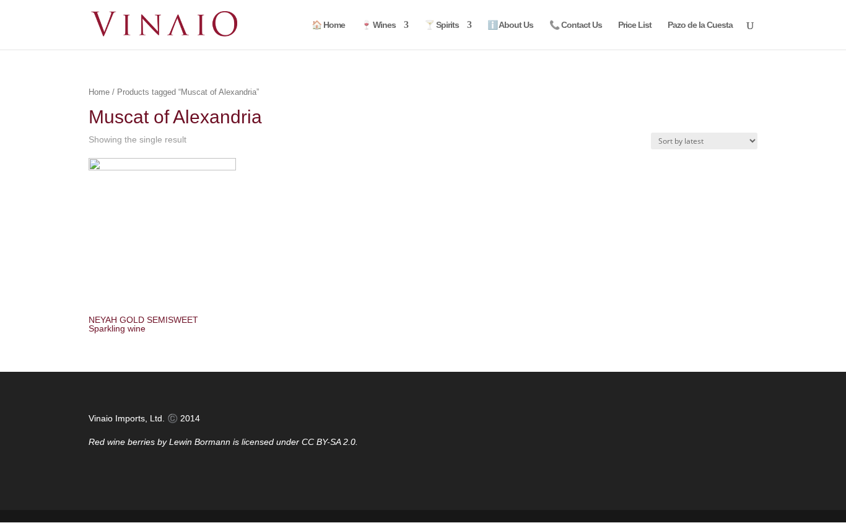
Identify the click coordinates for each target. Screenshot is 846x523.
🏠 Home (328, 25)
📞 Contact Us (575, 25)
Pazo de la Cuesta (700, 25)
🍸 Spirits (441, 25)
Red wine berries (122, 442)
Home (99, 92)
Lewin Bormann (199, 442)
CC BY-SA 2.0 (328, 442)
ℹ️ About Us (510, 25)
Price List (635, 25)
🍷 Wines (378, 25)
